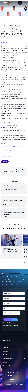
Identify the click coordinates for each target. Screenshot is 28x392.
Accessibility (10, 387)
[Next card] (24, 262)
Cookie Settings (17, 387)
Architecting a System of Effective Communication (14, 146)
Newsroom (15, 384)
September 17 (6, 123)
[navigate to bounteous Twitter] (8, 376)
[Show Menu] (24, 2)
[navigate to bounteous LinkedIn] (11, 376)
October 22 (5, 125)
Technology (5, 161)
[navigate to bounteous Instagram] (14, 376)
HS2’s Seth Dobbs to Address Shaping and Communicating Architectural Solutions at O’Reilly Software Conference (14, 154)
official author (23, 64)
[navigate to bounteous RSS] (20, 376)
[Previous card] (19, 262)
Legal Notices (8, 384)
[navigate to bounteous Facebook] (17, 376)
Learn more (5, 173)
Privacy (21, 384)
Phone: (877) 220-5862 (13, 372)
